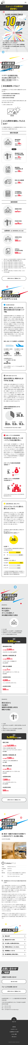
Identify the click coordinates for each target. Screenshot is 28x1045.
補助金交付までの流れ (10, 939)
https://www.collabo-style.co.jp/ (13, 876)
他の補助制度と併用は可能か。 (12, 954)
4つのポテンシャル (14, 1029)
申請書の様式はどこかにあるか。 (12, 947)
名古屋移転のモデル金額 (14, 1031)
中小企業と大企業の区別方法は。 (12, 943)
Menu (25, 2)
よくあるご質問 (14, 1034)
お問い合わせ (14, 1036)
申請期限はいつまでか (10, 950)
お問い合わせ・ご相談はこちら (14, 278)
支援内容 (14, 1026)
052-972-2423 (14, 981)
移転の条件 (7, 936)
